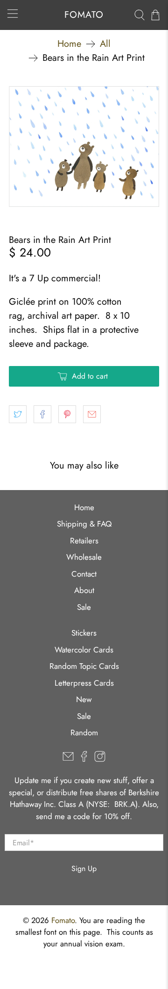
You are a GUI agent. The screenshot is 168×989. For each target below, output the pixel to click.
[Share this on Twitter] (18, 414)
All (105, 44)
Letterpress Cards (84, 683)
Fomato (63, 920)
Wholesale (84, 557)
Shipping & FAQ (84, 523)
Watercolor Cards (84, 649)
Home (69, 44)
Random (84, 732)
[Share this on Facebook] (42, 414)
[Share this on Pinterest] (67, 414)
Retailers (84, 540)
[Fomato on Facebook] (84, 759)
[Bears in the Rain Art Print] (84, 146)
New (84, 699)
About (84, 590)
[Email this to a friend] (92, 414)
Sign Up (84, 868)
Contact (84, 573)
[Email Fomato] (68, 759)
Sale (84, 607)
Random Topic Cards (84, 666)
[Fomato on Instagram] (99, 759)
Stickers (84, 632)
